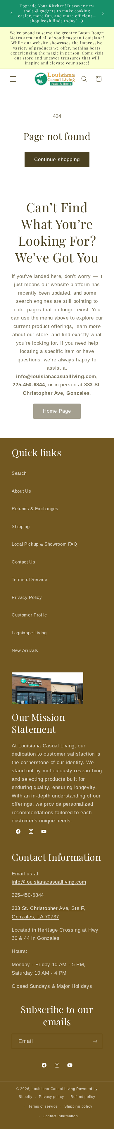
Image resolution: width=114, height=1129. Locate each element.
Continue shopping (57, 159)
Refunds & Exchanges (35, 508)
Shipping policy (78, 1106)
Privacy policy (51, 1097)
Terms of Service (29, 579)
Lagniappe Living (29, 632)
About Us (21, 491)
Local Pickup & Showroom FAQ (44, 544)
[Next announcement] (102, 13)
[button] (13, 79)
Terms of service (43, 1106)
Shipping (21, 526)
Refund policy (82, 1097)
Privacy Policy (27, 597)
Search (19, 473)
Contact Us (23, 561)
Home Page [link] (57, 411)
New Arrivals (25, 650)
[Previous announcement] (11, 13)
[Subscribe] (95, 1041)
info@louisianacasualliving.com (49, 881)
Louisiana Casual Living (53, 1089)
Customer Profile (29, 614)
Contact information (60, 1116)
